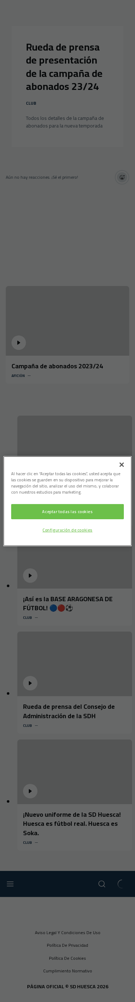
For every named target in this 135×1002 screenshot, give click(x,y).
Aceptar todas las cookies (67, 511)
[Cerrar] (122, 464)
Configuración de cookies (67, 530)
